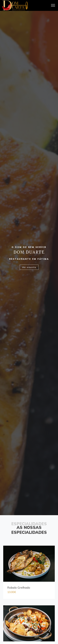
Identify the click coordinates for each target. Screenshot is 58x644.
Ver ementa (29, 267)
